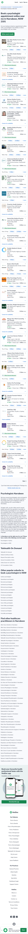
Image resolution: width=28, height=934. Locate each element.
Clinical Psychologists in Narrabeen (9, 656)
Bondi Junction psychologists (8, 589)
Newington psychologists (7, 597)
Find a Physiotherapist (14, 826)
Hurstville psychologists (6, 613)
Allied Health (14, 872)
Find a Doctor (14, 820)
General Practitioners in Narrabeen (9, 693)
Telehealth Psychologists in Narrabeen (10, 640)
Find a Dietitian (14, 838)
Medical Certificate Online (7, 554)
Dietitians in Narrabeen (6, 679)
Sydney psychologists (6, 576)
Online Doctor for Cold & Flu (8, 562)
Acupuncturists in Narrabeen (8, 648)
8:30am (18, 154)
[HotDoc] (2, 2)
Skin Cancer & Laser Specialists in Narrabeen (11, 750)
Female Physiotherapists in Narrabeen (10, 645)
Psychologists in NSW (17, 6)
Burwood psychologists (6, 582)
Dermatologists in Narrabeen (8, 674)
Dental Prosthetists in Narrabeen (8, 666)
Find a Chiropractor (14, 832)
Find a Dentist (14, 823)
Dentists (14, 875)
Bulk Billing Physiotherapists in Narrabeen (11, 635)
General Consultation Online (7, 560)
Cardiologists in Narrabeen (7, 651)
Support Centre (14, 884)
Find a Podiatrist (14, 829)
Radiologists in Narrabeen (7, 737)
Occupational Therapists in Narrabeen (10, 706)
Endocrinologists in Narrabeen (8, 685)
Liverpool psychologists (6, 608)
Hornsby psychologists (6, 595)
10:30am (18, 107)
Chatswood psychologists (7, 592)
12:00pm (17, 140)
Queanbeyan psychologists (7, 579)
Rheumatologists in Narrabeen (8, 745)
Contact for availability (7, 79)
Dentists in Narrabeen (6, 669)
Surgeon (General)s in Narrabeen (8, 755)
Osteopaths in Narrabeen (7, 716)
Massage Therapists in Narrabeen (9, 695)
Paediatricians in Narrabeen (7, 719)
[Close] (1, 930)
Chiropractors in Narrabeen (7, 653)
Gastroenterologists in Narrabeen (9, 690)
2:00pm (11, 49)
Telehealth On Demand (6, 552)
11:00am (10, 361)
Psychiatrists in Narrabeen (7, 734)
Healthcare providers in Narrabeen (9, 761)
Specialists (14, 878)
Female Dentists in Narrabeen (8, 643)
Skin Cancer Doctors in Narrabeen (9, 748)
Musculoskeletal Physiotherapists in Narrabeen (12, 698)
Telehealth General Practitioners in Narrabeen (11, 638)
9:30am (10, 140)
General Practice (14, 869)
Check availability (6, 419)
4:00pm (11, 286)
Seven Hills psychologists (7, 603)
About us (14, 892)
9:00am (12, 231)
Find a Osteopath (14, 842)
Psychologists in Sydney (6, 540)
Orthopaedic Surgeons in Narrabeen (9, 713)
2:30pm (11, 68)
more (24, 49)
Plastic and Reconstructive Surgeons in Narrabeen (13, 729)
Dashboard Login (14, 881)
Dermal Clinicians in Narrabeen (8, 672)
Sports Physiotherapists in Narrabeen (10, 753)
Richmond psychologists (6, 587)
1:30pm (11, 172)
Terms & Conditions (14, 902)
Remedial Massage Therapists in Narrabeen (11, 740)
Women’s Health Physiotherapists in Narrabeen (12, 758)
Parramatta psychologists (7, 600)
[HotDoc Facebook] (11, 917)
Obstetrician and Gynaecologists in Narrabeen (12, 703)
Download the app (14, 801)
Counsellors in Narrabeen (7, 661)
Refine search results (7, 34)
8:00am (11, 95)
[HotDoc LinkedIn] (14, 917)
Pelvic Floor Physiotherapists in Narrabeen (11, 724)
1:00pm (11, 187)
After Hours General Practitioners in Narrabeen (12, 627)
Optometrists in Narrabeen (7, 711)
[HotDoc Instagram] (16, 917)
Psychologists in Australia (6, 6)
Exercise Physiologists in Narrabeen (9, 687)
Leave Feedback (14, 860)
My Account (14, 854)
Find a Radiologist (14, 848)
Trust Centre (14, 908)
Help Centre (14, 857)
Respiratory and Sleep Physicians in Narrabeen (12, 742)
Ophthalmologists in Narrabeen (8, 708)
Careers (14, 895)
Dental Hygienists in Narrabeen (8, 664)
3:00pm (18, 49)
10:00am (18, 95)
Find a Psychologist (14, 835)
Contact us (14, 899)
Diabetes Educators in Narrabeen (9, 677)
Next (24, 481)
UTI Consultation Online (6, 565)
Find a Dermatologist (14, 845)
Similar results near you (14, 488)
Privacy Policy (14, 905)
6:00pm (18, 286)
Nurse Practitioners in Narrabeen (9, 700)
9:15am (11, 107)
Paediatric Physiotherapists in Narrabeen (10, 721)
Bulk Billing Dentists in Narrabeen (9, 630)
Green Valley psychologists (7, 605)
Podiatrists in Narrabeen (6, 732)
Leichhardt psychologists (6, 584)
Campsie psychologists (6, 610)
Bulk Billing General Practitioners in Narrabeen (12, 632)
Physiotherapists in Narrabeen (8, 727)
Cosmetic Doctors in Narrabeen (8, 659)
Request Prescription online (7, 557)
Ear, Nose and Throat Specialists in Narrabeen (12, 682)
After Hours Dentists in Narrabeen (9, 624)
